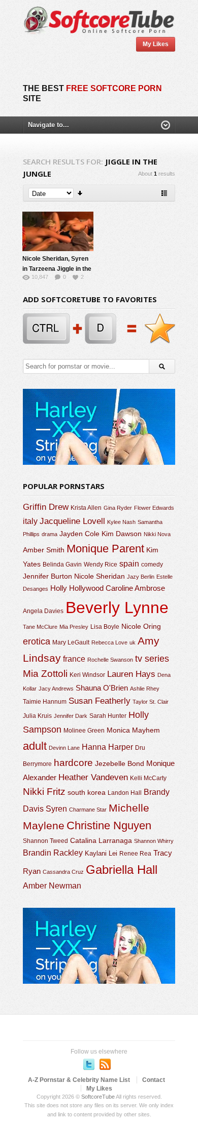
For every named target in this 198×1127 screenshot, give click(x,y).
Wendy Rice (100, 564)
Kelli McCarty (148, 778)
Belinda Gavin (62, 564)
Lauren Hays (131, 674)
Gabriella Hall (121, 869)
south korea (87, 792)
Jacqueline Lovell (72, 521)
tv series (152, 659)
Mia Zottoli (45, 673)
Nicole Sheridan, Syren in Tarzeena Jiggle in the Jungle (56, 269)
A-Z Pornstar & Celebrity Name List (79, 1079)
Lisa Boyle (104, 626)
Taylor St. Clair (151, 702)
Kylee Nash (121, 522)
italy (30, 521)
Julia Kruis (37, 715)
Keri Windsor (87, 674)
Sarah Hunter (107, 716)
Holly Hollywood (77, 588)
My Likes (156, 44)
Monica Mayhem (133, 730)
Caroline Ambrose (135, 588)
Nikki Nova (157, 534)
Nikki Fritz (44, 791)
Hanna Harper (107, 747)
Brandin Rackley (53, 853)
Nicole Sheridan (99, 576)
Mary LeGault (70, 642)
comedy (152, 564)
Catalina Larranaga (101, 840)
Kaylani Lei (101, 853)
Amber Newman (52, 885)
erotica (36, 641)
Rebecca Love (109, 642)
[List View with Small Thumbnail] (164, 193)
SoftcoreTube (98, 1097)
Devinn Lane (64, 748)
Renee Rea (135, 853)
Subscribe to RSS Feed (105, 1064)
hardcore (73, 762)
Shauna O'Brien (102, 687)
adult (35, 746)
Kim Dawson (122, 534)
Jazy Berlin (140, 577)
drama (49, 534)
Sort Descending (80, 193)
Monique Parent (105, 548)
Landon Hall (125, 792)
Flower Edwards (154, 508)
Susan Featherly (99, 701)
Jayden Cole (79, 534)
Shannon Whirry (154, 841)
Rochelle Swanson (110, 660)
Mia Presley (73, 627)
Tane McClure (40, 627)
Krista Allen (86, 507)
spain (129, 563)
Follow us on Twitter (89, 1064)
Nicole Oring (141, 626)
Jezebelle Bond (119, 763)
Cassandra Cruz (63, 872)
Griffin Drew (46, 507)
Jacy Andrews (56, 689)
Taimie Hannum (45, 701)
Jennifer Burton (47, 576)
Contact (153, 1079)
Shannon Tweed (45, 840)
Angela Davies (43, 611)
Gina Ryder (118, 508)
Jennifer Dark (70, 716)
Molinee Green (84, 730)
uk (132, 642)
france (74, 658)
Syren (56, 808)
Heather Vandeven (93, 777)
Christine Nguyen (109, 825)
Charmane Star (88, 810)
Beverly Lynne (117, 607)
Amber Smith (43, 550)
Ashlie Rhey (144, 689)
